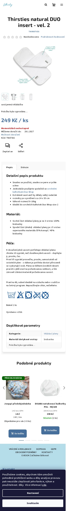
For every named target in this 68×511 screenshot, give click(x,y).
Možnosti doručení (10, 134)
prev (3, 387)
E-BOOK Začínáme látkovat (35, 455)
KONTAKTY (47, 452)
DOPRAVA (41, 449)
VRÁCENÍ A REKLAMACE (20, 449)
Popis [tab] (9, 167)
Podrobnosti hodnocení (53, 37)
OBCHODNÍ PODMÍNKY (26, 452)
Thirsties (34, 31)
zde (44, 485)
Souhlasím (33, 503)
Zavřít (27, 146)
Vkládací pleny (51, 333)
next (64, 387)
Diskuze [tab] (25, 167)
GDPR (53, 449)
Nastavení (33, 493)
